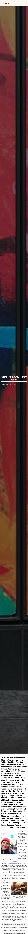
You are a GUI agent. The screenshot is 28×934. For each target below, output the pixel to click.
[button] (24, 3)
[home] (5, 3)
